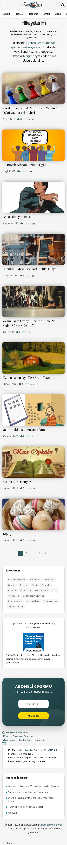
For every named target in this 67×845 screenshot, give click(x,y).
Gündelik (46, 585)
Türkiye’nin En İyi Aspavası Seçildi (25, 806)
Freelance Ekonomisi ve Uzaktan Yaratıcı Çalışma (33, 786)
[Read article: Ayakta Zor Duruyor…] (33, 462)
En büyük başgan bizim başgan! (24, 164)
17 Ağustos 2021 (10, 275)
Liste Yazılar (26, 590)
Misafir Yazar (41, 590)
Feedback (7, 843)
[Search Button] (63, 5)
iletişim (27, 56)
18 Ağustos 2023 (10, 223)
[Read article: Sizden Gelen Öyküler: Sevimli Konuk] (33, 358)
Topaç (6, 533)
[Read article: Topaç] (33, 514)
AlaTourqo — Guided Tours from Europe (25, 740)
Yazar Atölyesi (33, 601)
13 (21, 119)
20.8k (31, 119)
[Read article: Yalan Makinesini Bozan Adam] (33, 410)
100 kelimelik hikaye (16, 579)
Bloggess (11, 585)
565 (33, 223)
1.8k (29, 332)
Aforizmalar (35, 579)
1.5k (32, 275)
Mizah (58, 13)
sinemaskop (13, 596)
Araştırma (49, 579)
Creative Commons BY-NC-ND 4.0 (41, 750)
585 (33, 488)
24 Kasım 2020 (9, 384)
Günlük (6, 13)
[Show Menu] (4, 5)
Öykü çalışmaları (15, 606)
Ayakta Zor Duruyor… (17, 481)
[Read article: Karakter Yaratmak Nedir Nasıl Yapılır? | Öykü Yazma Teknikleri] (33, 88)
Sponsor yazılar (14, 601)
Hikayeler (19, 13)
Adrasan (12, 812)
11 (19, 332)
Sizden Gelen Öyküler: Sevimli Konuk (28, 377)
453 (30, 171)
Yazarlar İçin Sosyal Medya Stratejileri (28, 792)
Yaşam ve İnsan (50, 601)
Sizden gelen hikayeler (33, 596)
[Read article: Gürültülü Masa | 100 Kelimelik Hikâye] (33, 249)
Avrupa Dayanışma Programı (19, 736)
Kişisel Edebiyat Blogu (51, 824)
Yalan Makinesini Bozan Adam (23, 429)
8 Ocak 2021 (8, 332)
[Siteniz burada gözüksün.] (4, 743)
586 (31, 384)
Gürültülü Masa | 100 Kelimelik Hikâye (29, 269)
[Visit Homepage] (33, 5)
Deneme (33, 13)
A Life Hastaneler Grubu (17, 732)
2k (32, 436)
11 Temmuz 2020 (10, 436)
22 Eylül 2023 (8, 171)
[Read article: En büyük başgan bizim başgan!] (33, 145)
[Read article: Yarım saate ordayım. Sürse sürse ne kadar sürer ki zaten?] (33, 301)
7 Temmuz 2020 (10, 540)
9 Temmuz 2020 (10, 488)
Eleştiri (46, 13)
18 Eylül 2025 (8, 119)
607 (33, 540)
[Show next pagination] (45, 553)
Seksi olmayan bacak (17, 216)
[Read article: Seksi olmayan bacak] (33, 197)
